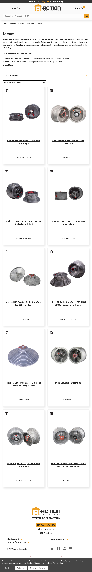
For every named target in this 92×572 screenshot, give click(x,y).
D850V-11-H (24, 319)
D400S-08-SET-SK (24, 158)
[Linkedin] (52, 548)
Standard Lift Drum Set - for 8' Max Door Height (23, 142)
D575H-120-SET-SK (68, 319)
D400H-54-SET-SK (23, 238)
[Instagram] (64, 548)
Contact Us (48, 525)
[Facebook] (58, 548)
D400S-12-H (68, 158)
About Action (58, 539)
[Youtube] (70, 548)
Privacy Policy (58, 563)
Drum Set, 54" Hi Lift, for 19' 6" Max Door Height (23, 464)
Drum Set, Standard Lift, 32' (68, 383)
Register (45, 1)
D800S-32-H (68, 400)
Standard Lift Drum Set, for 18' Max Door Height (68, 222)
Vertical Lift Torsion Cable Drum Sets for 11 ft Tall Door (23, 303)
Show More (8, 65)
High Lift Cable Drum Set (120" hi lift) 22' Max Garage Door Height (68, 303)
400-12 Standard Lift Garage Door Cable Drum (68, 142)
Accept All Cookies (38, 568)
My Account (13, 539)
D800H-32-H (68, 481)
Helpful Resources (16, 542)
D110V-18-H (24, 400)
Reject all (21, 568)
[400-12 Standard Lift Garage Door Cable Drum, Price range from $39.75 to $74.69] (68, 113)
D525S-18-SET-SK (68, 238)
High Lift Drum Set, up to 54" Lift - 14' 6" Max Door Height (23, 222)
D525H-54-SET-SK (23, 481)
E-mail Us (47, 533)
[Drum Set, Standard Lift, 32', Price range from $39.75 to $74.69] (68, 355)
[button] (46, 75)
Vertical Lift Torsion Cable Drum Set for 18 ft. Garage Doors (24, 384)
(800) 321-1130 (47, 529)
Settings (8, 568)
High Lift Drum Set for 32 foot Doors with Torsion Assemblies (68, 464)
